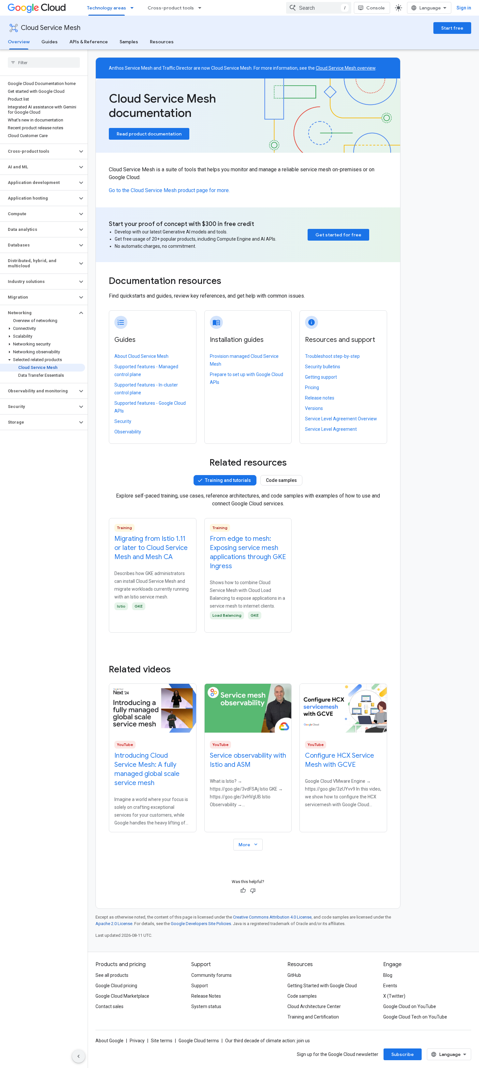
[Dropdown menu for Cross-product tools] (202, 8)
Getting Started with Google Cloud (322, 985)
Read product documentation (149, 134)
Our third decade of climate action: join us (267, 1040)
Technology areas (106, 8)
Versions (314, 408)
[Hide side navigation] (78, 1056)
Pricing (312, 387)
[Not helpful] (253, 890)
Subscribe (402, 1054)
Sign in (464, 7)
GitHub (294, 975)
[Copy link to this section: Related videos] (179, 669)
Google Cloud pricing (116, 985)
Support (199, 985)
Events (390, 985)
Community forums (211, 975)
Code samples (281, 480)
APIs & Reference (88, 42)
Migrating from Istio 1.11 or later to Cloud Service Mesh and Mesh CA (151, 548)
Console (375, 8)
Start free (452, 28)
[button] (38, 151)
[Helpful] (243, 890)
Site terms (161, 1040)
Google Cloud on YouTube (409, 1006)
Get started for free (338, 235)
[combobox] (318, 8)
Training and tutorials (228, 480)
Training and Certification (313, 1016)
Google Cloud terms (199, 1040)
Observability (127, 431)
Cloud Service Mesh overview (345, 68)
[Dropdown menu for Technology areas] (134, 8)
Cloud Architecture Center (314, 1006)
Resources (162, 42)
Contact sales (109, 1006)
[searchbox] (44, 62)
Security (122, 421)
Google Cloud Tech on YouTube (415, 1016)
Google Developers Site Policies (201, 923)
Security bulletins (322, 366)
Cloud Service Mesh (50, 28)
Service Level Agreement (331, 429)
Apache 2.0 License (113, 923)
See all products (111, 975)
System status (206, 1006)
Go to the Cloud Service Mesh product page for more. (169, 190)
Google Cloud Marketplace (122, 996)
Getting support (321, 377)
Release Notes (206, 996)
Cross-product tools (171, 8)
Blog (387, 975)
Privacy (137, 1040)
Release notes (319, 397)
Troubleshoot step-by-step (332, 356)
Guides (49, 42)
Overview (19, 42)
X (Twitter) (394, 996)
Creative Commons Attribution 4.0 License (272, 917)
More (249, 844)
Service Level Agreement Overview (341, 418)
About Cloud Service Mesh (141, 356)
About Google (109, 1040)
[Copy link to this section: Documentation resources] (230, 282)
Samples (129, 42)
